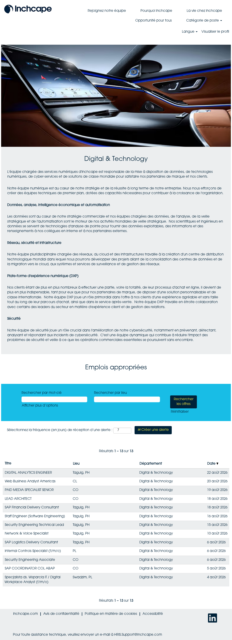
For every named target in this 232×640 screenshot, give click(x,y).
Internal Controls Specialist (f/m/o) (33, 551)
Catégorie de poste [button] (203, 20)
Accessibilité (153, 614)
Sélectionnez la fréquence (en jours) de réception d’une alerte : (59, 430)
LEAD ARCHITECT (18, 499)
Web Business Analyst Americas (30, 481)
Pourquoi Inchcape (156, 11)
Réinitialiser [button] (180, 412)
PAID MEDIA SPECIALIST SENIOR (29, 490)
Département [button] (151, 464)
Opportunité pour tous (153, 20)
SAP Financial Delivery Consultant (32, 507)
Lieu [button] (76, 464)
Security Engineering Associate (30, 560)
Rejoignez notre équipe (107, 11)
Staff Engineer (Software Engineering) (35, 516)
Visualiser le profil (215, 32)
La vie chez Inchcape (204, 11)
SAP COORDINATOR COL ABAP (30, 568)
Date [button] (211, 464)
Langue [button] (188, 32)
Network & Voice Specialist (26, 533)
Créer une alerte (154, 430)
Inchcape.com (25, 614)
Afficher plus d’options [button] (40, 405)
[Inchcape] (28, 8)
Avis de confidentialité (61, 614)
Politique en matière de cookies (111, 614)
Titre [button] (8, 463)
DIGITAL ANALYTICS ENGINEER (28, 473)
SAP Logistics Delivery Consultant (31, 542)
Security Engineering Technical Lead (34, 525)
